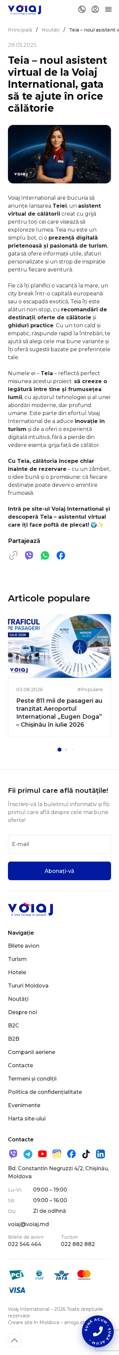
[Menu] (108, 9)
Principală (20, 30)
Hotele (17, 972)
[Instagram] (57, 1154)
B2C (13, 1025)
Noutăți (51, 30)
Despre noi (22, 1012)
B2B (13, 1039)
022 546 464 (24, 1244)
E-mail (20, 844)
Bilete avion (23, 946)
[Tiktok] (86, 1154)
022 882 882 (78, 1244)
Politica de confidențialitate (45, 1092)
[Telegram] (27, 1154)
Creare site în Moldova (33, 1322)
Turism (17, 959)
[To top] (14, 1340)
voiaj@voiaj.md (28, 1224)
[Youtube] (42, 1154)
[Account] (95, 9)
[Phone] (82, 9)
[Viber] (13, 1154)
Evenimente (24, 1105)
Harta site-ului (27, 1118)
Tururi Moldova (28, 986)
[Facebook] (71, 1154)
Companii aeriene (31, 1052)
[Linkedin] (100, 1154)
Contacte (20, 1065)
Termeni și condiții (32, 1079)
